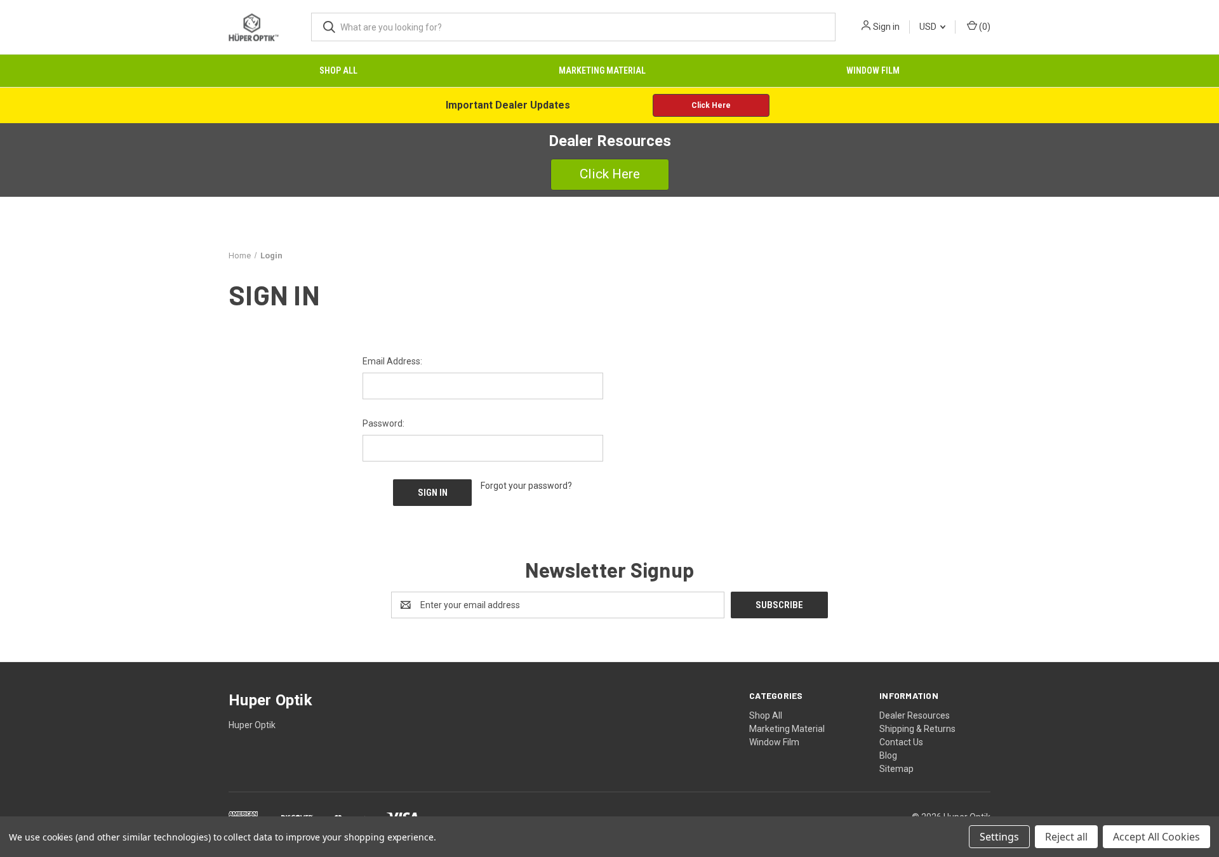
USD (928, 27)
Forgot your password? (526, 486)
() (983, 27)
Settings (999, 837)
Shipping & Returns (917, 729)
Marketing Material (602, 70)
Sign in (886, 27)
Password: (383, 423)
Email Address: (392, 361)
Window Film (873, 70)
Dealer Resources (914, 715)
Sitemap (896, 769)
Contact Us (901, 742)
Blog (888, 755)
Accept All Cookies (1156, 837)
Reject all (1066, 837)
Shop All (338, 70)
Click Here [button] (711, 105)
